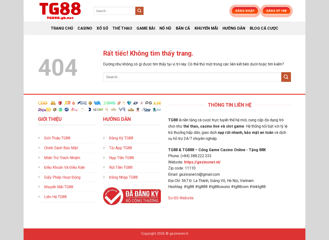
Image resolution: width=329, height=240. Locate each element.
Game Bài (146, 28)
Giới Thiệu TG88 (57, 138)
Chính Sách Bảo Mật (61, 148)
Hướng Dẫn (234, 28)
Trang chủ (62, 28)
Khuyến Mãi (206, 28)
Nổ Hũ (165, 28)
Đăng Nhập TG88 (123, 177)
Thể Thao (122, 28)
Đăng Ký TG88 (121, 138)
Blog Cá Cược (264, 28)
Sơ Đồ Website (181, 198)
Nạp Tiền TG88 (121, 158)
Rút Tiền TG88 (120, 167)
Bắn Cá (183, 28)
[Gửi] (139, 11)
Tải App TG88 (120, 148)
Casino (85, 28)
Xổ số (102, 28)
